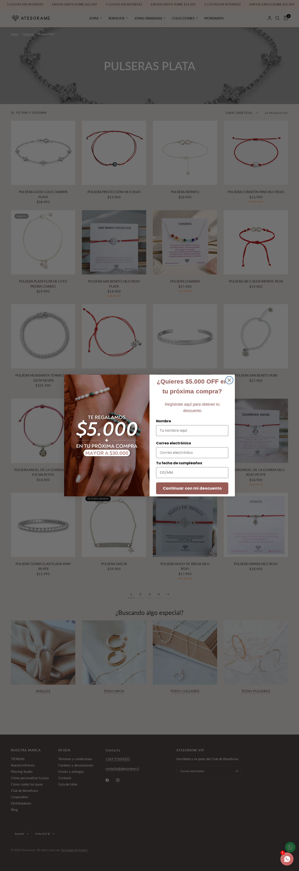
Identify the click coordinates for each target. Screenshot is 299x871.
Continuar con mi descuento (192, 488)
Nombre (163, 421)
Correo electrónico (173, 443)
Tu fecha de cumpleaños (179, 463)
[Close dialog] (229, 380)
